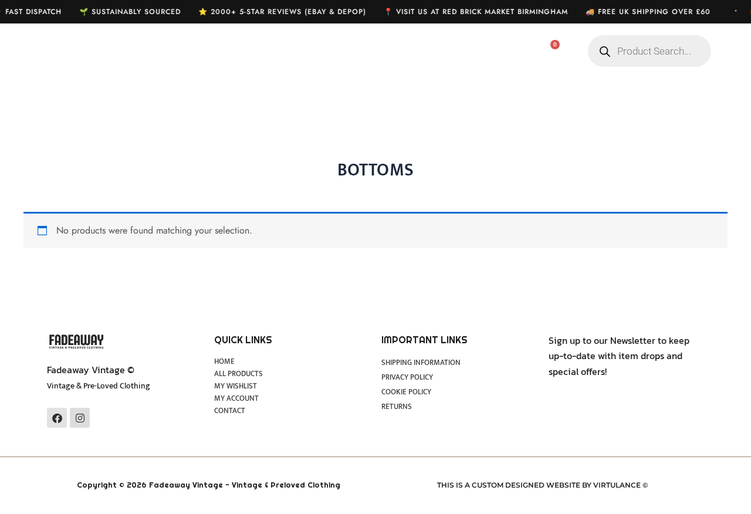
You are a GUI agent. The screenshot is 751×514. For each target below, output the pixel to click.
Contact (229, 411)
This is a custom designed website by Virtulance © (542, 485)
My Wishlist (345, 51)
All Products (238, 374)
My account (434, 51)
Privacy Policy (407, 377)
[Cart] (548, 51)
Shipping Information (421, 362)
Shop (271, 51)
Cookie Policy (406, 392)
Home (212, 51)
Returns (396, 406)
